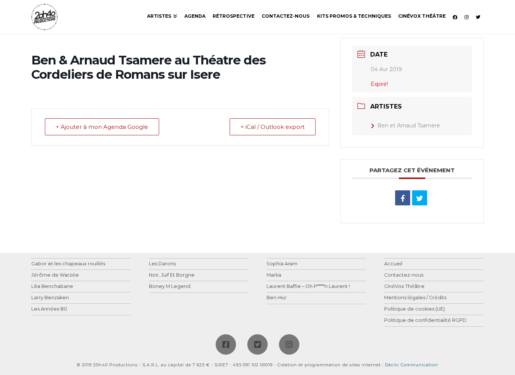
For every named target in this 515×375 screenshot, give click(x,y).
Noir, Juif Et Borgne (172, 275)
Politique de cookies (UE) (414, 309)
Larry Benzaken (50, 297)
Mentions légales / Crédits (415, 297)
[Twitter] (257, 344)
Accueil (393, 264)
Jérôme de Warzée (55, 275)
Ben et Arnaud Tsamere (408, 125)
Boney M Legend (169, 286)
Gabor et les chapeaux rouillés (68, 264)
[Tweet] (419, 197)
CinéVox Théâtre (404, 286)
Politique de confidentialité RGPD (425, 320)
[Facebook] (226, 344)
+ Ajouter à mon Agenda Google (102, 126)
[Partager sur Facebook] (402, 197)
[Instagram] (289, 344)
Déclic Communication (411, 364)
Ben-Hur (277, 297)
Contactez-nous (403, 275)
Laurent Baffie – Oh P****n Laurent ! (308, 286)
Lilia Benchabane (52, 286)
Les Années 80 (49, 309)
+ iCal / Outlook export (273, 126)
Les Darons (162, 264)
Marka (274, 275)
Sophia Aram (282, 264)
